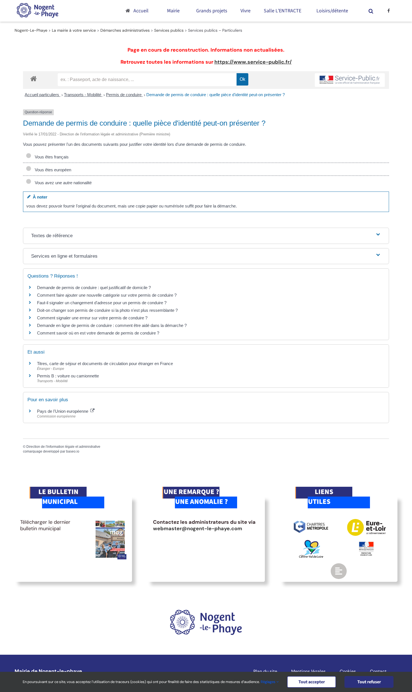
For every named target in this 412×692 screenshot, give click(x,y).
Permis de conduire (124, 94)
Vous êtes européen (52, 169)
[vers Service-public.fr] (350, 80)
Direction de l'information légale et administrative (63, 447)
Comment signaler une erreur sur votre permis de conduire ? (92, 317)
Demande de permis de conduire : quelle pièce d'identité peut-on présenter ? (215, 94)
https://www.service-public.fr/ (253, 62)
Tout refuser (369, 682)
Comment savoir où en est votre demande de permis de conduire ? (98, 333)
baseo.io (72, 451)
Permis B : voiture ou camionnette (68, 375)
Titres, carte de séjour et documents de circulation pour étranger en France (105, 363)
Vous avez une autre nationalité (62, 182)
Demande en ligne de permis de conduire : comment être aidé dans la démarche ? (112, 325)
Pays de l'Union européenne (63, 411)
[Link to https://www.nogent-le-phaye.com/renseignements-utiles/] (338, 571)
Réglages (268, 681)
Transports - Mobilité (83, 94)
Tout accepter (311, 682)
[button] (371, 11)
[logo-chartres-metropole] (311, 521)
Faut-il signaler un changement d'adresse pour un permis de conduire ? (101, 302)
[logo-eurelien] (366, 521)
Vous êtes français (51, 156)
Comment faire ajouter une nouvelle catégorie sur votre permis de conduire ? (107, 295)
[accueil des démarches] (33, 78)
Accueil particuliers (42, 94)
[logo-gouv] (366, 544)
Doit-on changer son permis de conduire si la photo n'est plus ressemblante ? (107, 310)
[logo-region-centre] (311, 542)
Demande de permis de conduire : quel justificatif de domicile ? (94, 287)
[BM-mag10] (110, 521)
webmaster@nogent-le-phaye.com (197, 528)
